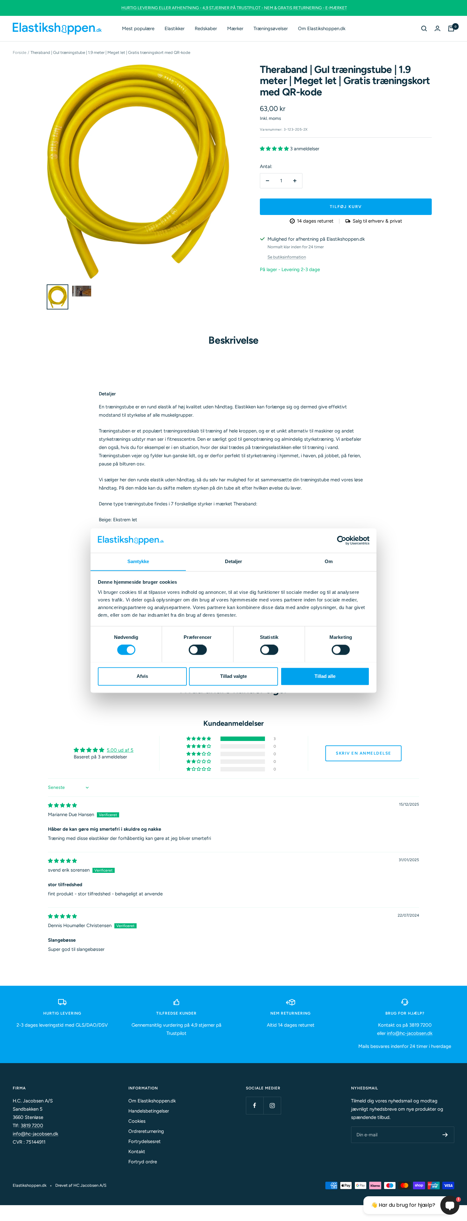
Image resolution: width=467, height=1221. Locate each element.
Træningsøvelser (271, 28)
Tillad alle (325, 676)
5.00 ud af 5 (120, 750)
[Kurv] (451, 28)
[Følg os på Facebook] (254, 1105)
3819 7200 (32, 1125)
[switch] (198, 650)
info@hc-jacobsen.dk (409, 1033)
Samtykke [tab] (138, 561)
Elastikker (175, 28)
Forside (19, 52)
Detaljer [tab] (233, 561)
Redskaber (206, 28)
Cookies (137, 1121)
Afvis (142, 676)
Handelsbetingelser (148, 1111)
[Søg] (424, 28)
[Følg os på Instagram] (272, 1105)
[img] (62, 805)
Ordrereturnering (146, 1131)
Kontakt (136, 1151)
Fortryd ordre (142, 1162)
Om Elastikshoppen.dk (321, 28)
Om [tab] (329, 561)
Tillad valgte (233, 676)
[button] (275, 149)
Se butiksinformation (286, 257)
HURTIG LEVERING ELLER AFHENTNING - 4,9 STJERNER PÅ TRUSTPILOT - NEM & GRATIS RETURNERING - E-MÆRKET (234, 7)
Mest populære (138, 28)
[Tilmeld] (445, 1135)
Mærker (235, 28)
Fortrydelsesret (144, 1141)
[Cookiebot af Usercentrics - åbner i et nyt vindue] (341, 540)
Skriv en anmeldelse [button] (363, 753)
